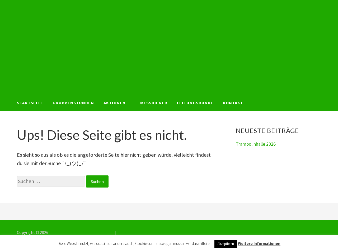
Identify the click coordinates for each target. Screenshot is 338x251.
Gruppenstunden (73, 102)
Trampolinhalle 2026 (256, 144)
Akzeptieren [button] (226, 244)
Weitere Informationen (259, 243)
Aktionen (115, 102)
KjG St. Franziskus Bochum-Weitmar (81, 232)
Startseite (30, 102)
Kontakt (233, 102)
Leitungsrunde (195, 102)
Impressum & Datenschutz (141, 232)
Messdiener (153, 102)
